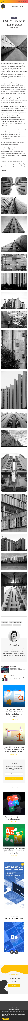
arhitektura (5, 622)
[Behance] (12, 952)
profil (12, 165)
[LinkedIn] (21, 2)
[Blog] (3, 6)
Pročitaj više (5, 1015)
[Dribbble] (16, 952)
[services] (14, 937)
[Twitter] (19, 2)
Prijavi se (14, 985)
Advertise (14, 1007)
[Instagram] (23, 2)
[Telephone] (23, 6)
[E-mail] (20, 6)
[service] (14, 885)
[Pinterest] (26, 2)
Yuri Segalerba (17, 624)
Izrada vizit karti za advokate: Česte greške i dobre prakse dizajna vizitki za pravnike (14, 749)
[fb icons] (17, 2)
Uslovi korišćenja (14, 1009)
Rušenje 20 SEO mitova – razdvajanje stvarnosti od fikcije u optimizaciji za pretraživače (14, 712)
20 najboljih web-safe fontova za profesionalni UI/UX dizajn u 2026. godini (14, 851)
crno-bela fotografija (15, 622)
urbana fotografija (7, 624)
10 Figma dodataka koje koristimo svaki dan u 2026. (14, 818)
